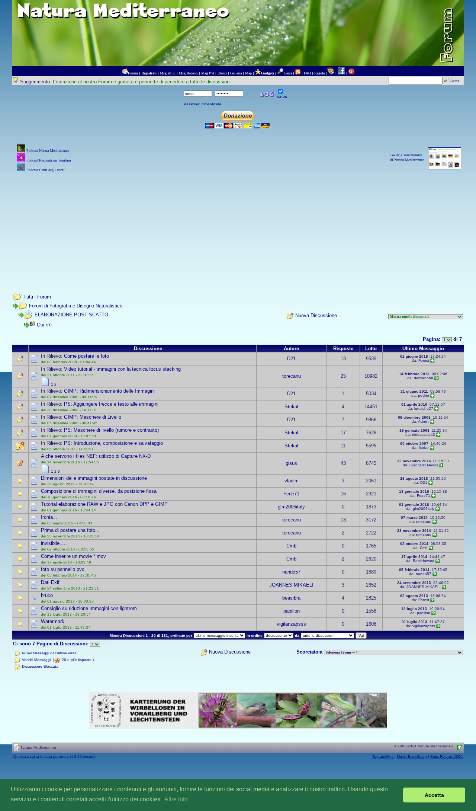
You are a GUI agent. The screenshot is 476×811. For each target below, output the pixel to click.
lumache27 (423, 408)
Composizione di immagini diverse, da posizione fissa (99, 491)
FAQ (307, 73)
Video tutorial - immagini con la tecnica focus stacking (122, 369)
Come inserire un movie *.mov (73, 556)
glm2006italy (291, 507)
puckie (423, 395)
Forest (423, 360)
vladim (291, 480)
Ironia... (49, 517)
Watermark (52, 621)
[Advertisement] (238, 226)
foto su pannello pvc (62, 569)
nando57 (291, 572)
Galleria (236, 73)
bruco (47, 595)
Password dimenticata (202, 104)
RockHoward (423, 561)
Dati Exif (50, 582)
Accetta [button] (434, 795)
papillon (291, 611)
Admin (423, 421)
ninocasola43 (423, 434)
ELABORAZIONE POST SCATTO (71, 314)
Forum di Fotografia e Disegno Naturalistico (75, 306)
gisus (291, 463)
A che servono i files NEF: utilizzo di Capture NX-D (96, 456)
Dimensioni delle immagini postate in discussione (94, 478)
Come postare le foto (86, 356)
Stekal (291, 406)
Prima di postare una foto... (70, 530)
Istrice (424, 448)
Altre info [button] (176, 799)
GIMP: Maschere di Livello (92, 417)
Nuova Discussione (316, 316)
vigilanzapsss (291, 624)
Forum (133, 73)
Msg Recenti (188, 73)
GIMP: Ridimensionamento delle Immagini (109, 391)
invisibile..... (54, 543)
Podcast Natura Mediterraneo (47, 151)
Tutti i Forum (37, 297)
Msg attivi (168, 73)
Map (248, 73)
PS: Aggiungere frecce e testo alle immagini (111, 404)
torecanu (291, 376)
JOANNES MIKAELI (291, 585)
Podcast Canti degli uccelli (46, 170)
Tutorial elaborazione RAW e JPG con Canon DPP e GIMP (104, 504)
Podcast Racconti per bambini (48, 160)
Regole (319, 73)
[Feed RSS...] (297, 73)
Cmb (291, 546)
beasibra (291, 598)
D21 (291, 358)
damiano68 (423, 378)
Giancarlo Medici (423, 465)
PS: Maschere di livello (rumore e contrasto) (111, 430)
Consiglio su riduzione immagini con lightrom (89, 608)
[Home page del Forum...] (125, 73)
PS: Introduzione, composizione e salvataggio (113, 443)
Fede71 (291, 494)
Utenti (222, 73)
